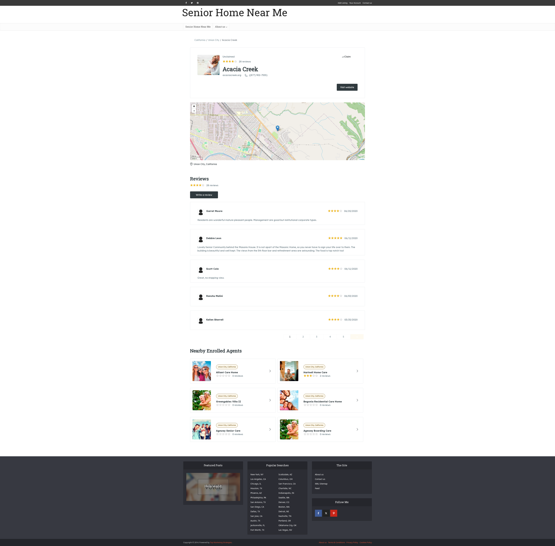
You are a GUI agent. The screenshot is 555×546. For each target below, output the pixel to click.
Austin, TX (255, 520)
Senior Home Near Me (234, 12)
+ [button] (194, 106)
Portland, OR (285, 520)
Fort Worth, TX (257, 530)
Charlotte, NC (285, 488)
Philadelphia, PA (258, 497)
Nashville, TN (285, 516)
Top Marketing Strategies (221, 542)
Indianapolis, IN (286, 493)
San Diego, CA (257, 506)
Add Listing (342, 3)
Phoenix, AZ (256, 493)
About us (220, 26)
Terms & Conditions (336, 542)
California (199, 40)
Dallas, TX (255, 511)
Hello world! (213, 486)
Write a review (204, 194)
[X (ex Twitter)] (326, 513)
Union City (213, 40)
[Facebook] (318, 513)
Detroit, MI (284, 511)
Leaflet (361, 159)
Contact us (367, 3)
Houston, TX (256, 488)
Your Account (355, 3)
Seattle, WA (284, 497)
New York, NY (256, 474)
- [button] (194, 111)
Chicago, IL (255, 483)
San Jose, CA (256, 516)
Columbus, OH (286, 479)
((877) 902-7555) (258, 75)
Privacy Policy (352, 542)
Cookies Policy (366, 542)
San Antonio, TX (258, 502)
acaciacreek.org (232, 75)
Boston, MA (284, 506)
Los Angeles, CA (258, 479)
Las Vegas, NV (285, 530)
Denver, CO (284, 502)
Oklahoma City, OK (287, 525)
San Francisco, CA (287, 483)
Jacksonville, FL (257, 525)
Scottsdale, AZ (285, 474)
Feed (317, 488)
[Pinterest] (333, 513)
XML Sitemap (321, 483)
